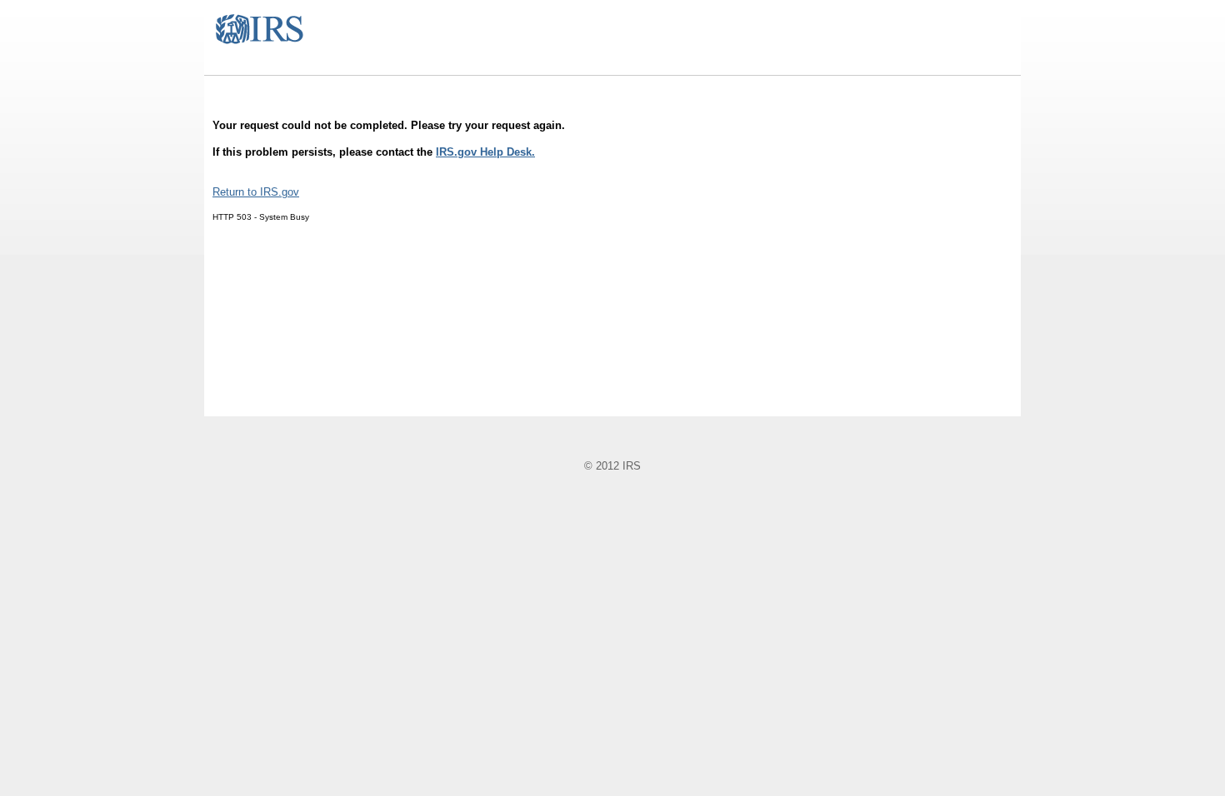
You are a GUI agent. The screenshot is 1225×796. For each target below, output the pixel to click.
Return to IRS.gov (255, 192)
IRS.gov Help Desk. (485, 152)
